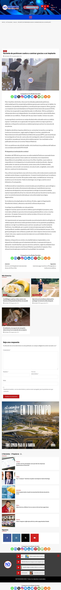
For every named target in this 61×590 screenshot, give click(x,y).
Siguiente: (44, 266)
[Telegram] (32, 96)
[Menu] (30, 17)
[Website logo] (12, 7)
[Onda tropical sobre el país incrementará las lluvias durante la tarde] (8, 492)
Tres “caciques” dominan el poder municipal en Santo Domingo (33, 479)
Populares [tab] (15, 454)
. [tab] (21, 454)
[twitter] (25, 538)
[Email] (38, 96)
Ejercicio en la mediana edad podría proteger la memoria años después (43, 300)
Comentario (7, 350)
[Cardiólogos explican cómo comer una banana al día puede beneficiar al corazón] (16, 287)
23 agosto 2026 (43, 303)
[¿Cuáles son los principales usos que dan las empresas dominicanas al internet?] (8, 463)
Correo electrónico (35, 372)
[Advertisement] (30, 36)
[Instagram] (45, 6)
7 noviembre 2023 (15, 56)
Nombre (5, 371)
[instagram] (16, 538)
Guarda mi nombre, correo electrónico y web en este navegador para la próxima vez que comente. (28, 390)
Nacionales (18, 490)
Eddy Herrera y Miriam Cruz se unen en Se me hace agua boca (32, 507)
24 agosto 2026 (14, 303)
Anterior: (16, 266)
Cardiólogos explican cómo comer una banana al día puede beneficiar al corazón (15, 300)
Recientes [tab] (6, 454)
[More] (48, 96)
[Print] (45, 96)
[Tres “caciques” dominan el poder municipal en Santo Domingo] (8, 477)
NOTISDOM (7, 56)
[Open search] (25, 7)
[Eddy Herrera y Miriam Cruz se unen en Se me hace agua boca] (8, 506)
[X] (18, 96)
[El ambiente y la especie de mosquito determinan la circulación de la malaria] (16, 316)
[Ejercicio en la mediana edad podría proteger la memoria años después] (45, 287)
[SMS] (42, 96)
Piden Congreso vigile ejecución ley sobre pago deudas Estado (32, 521)
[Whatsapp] (12, 96)
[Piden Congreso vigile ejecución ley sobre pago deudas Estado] (8, 520)
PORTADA (35, 295)
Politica (17, 477)
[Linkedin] (28, 96)
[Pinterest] (35, 96)
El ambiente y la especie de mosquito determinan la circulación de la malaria (15, 329)
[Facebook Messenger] (25, 96)
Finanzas (18, 461)
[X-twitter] (48, 6)
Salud (5, 51)
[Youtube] (45, 8)
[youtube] (34, 538)
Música (17, 505)
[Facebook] (42, 6)
